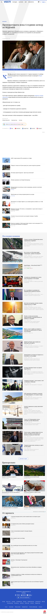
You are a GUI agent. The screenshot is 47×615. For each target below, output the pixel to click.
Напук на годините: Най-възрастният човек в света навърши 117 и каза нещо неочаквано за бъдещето (26, 224)
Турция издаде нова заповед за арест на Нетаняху (33, 446)
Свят (26, 2)
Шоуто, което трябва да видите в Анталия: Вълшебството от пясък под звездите (33, 330)
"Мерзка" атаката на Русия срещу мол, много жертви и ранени (25, 165)
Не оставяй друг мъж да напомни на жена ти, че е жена (24, 545)
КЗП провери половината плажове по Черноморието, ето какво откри (33, 394)
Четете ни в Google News (24, 597)
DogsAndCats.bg (31, 601)
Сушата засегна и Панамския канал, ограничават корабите (33, 240)
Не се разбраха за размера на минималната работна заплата (32, 290)
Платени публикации (33, 606)
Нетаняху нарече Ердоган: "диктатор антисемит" (22, 172)
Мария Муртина (6, 120)
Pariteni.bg (27, 603)
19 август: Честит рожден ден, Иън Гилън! (34, 507)
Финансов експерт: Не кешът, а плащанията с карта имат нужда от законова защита (26, 209)
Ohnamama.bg (10, 603)
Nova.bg (24, 601)
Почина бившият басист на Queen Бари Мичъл (33, 368)
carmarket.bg (13, 195)
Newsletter (18, 128)
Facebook (33, 128)
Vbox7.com (8, 601)
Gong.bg (13, 601)
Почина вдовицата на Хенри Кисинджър (20, 180)
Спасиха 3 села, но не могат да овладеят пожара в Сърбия (24, 216)
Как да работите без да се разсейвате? (11, 492)
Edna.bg (32, 603)
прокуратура (14, 120)
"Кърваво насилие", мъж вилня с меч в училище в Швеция (34, 381)
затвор (20, 120)
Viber (12, 128)
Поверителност (25, 606)
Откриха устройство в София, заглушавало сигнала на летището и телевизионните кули (26, 575)
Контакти (40, 606)
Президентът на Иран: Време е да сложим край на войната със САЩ (27, 201)
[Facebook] (23, 608)
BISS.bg (43, 601)
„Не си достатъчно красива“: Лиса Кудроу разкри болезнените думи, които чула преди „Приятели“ (27, 553)
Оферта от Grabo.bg (27, 266)
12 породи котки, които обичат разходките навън (22, 523)
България (21, 2)
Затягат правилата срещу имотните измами (33, 407)
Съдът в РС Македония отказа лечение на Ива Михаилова (32, 420)
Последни (14, 2)
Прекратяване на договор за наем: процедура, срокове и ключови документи (26, 188)
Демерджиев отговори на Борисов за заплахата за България (33, 355)
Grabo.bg (21, 603)
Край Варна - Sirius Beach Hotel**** (33, 265)
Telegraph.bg (37, 603)
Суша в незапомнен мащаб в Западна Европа (21, 531)
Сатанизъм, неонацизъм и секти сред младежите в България (32, 278)
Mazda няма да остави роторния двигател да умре (22, 194)
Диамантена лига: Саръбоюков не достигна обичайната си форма (26, 567)
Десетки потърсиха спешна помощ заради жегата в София (33, 303)
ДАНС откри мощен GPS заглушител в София (21, 158)
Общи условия (17, 606)
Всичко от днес (23, 458)
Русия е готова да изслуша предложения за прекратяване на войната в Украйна (33, 317)
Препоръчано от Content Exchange (38, 511)
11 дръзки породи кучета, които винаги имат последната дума (25, 516)
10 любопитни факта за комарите (10, 507)
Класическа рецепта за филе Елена (32, 492)
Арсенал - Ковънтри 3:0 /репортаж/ (19, 560)
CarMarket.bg (37, 601)
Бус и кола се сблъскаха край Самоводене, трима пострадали (32, 253)
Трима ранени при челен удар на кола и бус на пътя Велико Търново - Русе (27, 582)
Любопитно (31, 2)
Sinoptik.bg (16, 603)
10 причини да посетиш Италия (31, 476)
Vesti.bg (7, 2)
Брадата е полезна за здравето (9, 476)
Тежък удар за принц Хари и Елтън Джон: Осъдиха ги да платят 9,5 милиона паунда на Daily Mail (33, 433)
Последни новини (11, 236)
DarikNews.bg (19, 601)
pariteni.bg (12, 189)
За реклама (11, 606)
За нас (6, 606)
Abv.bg (3, 601)
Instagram (40, 128)
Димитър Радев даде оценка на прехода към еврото (32, 342)
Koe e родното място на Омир (18, 538)
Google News (26, 128)
